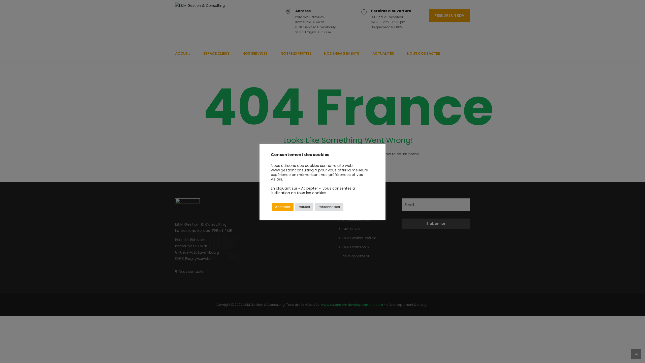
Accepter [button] (283, 206)
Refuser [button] (304, 206)
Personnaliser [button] (329, 206)
